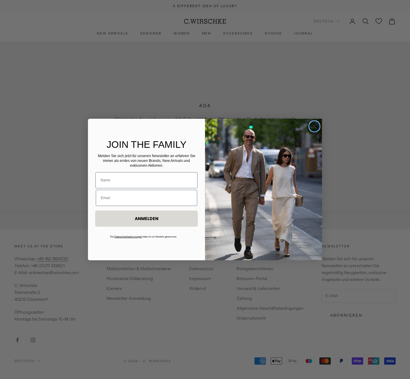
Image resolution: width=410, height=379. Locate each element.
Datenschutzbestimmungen (128, 236)
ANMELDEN (146, 219)
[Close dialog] (314, 126)
